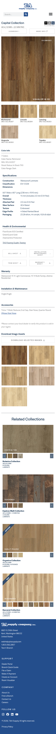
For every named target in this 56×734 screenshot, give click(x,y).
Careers (5, 702)
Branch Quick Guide (10, 667)
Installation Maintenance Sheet (40, 253)
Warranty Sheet (40, 263)
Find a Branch (7, 695)
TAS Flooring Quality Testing (14, 242)
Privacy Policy (7, 726)
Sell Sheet (13, 253)
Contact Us (6, 699)
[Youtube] (16, 714)
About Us (6, 692)
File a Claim (6, 670)
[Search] (26, 14)
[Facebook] (7, 714)
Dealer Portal (7, 663)
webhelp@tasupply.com (11, 641)
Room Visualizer (8, 680)
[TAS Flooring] (49, 25)
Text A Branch (7, 647)
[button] (42, 31)
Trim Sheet (13, 263)
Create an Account (9, 676)
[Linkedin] (12, 714)
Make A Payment (9, 673)
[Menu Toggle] (51, 14)
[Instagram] (3, 714)
